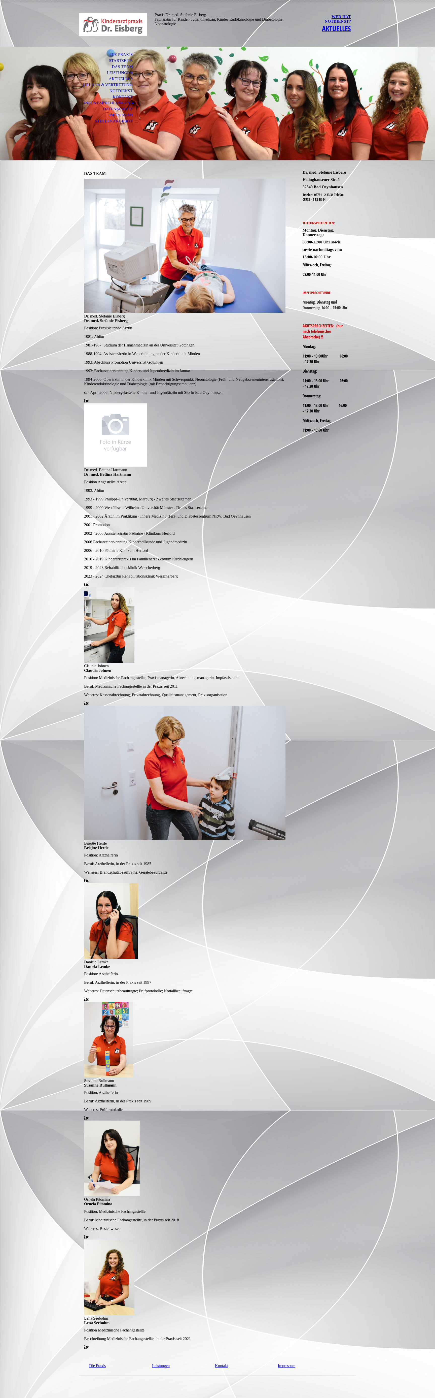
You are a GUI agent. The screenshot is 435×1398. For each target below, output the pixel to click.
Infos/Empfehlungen (107, 103)
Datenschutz (118, 109)
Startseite (121, 60)
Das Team (122, 67)
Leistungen (120, 73)
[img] (113, 24)
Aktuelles (121, 79)
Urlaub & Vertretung (108, 85)
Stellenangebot (114, 121)
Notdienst (121, 91)
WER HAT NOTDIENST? (338, 19)
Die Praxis (121, 54)
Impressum (121, 115)
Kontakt (123, 97)
